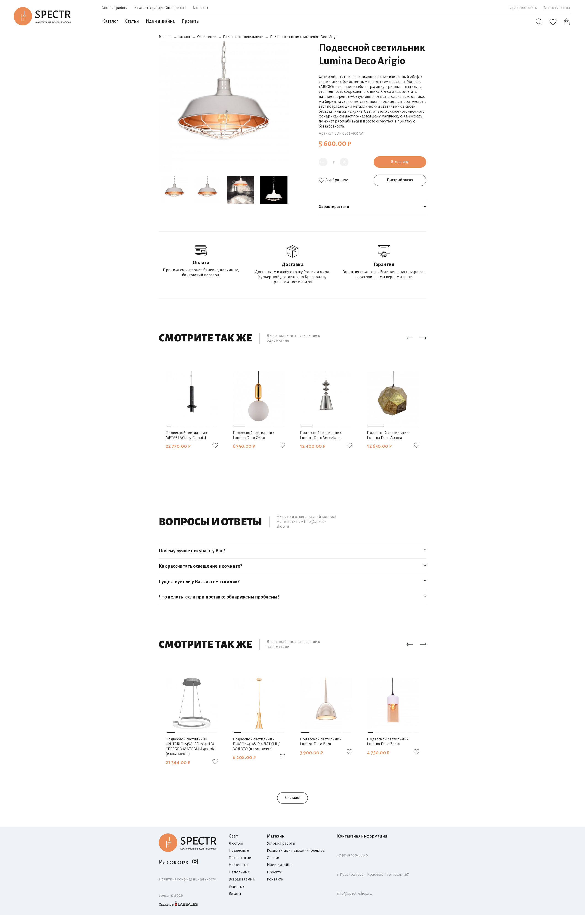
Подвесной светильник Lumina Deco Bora (320, 741)
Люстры (236, 843)
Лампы (235, 894)
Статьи (132, 21)
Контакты (200, 8)
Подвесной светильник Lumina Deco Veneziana (320, 435)
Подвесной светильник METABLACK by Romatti (186, 435)
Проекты (190, 21)
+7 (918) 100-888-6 (522, 8)
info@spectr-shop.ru (354, 893)
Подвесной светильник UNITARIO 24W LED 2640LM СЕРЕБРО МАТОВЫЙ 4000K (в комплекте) (190, 746)
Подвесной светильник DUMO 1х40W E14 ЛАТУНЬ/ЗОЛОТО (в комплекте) (256, 744)
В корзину (400, 162)
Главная (165, 37)
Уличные (237, 887)
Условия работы (115, 8)
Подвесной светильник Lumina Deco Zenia (387, 741)
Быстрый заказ (400, 180)
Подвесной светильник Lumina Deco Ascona (387, 435)
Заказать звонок (557, 8)
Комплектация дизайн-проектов (160, 8)
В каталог (292, 798)
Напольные (239, 872)
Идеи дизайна (160, 21)
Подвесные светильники (243, 37)
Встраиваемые (242, 879)
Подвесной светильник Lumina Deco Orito (253, 435)
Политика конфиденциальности (188, 879)
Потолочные (240, 858)
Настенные (239, 865)
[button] (410, 338)
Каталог (110, 21)
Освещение (206, 37)
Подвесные (239, 851)
